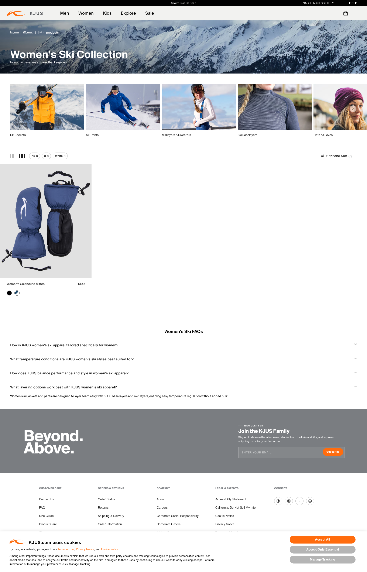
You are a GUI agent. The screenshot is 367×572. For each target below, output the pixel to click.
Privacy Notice (85, 549)
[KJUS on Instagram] (289, 501)
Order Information (110, 524)
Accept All (322, 539)
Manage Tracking (322, 559)
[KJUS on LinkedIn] (310, 501)
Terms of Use (66, 549)
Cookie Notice (109, 549)
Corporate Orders (169, 524)
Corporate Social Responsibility (178, 516)
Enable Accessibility (317, 3)
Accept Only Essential (322, 549)
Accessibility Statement (230, 499)
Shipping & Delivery (111, 516)
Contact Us (46, 499)
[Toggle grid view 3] (12, 156)
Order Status (106, 499)
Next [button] (353, 108)
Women (86, 13)
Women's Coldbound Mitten (26, 284)
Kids (107, 13)
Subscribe (334, 452)
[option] (48, 111)
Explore (128, 13)
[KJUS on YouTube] (299, 501)
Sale (149, 13)
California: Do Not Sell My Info (235, 507)
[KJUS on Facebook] (278, 501)
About (161, 499)
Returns (103, 507)
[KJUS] (25, 13)
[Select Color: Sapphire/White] (17, 293)
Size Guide (46, 516)
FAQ (42, 507)
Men (64, 13)
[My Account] (337, 13)
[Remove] (37, 156)
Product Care (48, 524)
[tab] (346, 13)
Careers (162, 507)
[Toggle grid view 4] (22, 156)
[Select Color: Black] (9, 293)
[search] (328, 13)
